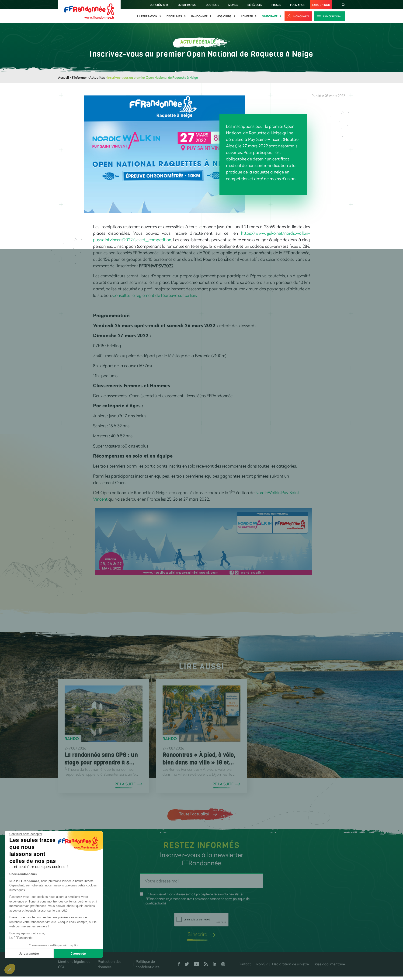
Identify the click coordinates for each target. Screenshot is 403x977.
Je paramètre (29, 953)
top (260, 945)
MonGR (233, 5)
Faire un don (321, 5)
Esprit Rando (187, 5)
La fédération (147, 16)
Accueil (63, 77)
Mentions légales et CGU (74, 964)
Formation (297, 5)
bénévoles (254, 5)
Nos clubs (224, 16)
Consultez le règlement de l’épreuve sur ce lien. (154, 295)
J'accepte (78, 953)
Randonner (199, 16)
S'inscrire (197, 934)
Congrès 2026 (159, 5)
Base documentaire (329, 964)
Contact (244, 964)
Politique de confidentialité (148, 964)
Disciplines (174, 16)
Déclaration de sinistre (290, 964)
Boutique (212, 5)
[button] (9, 969)
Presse (276, 5)
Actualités (97, 77)
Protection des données (109, 964)
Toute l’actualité (194, 814)
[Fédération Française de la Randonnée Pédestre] (89, 10)
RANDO (72, 738)
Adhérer (247, 16)
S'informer (270, 16)
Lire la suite (123, 784)
